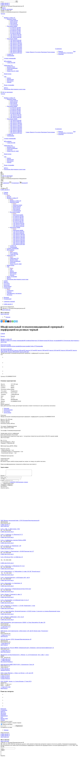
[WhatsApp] (12, 321)
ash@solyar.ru (4, 636)
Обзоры (3, 720)
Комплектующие (17, 205)
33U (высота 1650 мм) (64, 350)
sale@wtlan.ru (4, 645)
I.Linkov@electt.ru (5, 678)
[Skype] (15, 321)
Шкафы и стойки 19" (15, 200)
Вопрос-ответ (4, 718)
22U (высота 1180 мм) (17, 350)
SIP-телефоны (13, 252)
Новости (3, 711)
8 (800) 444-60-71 (5, 3)
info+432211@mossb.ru (7, 661)
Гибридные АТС (14, 258)
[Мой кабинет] (1, 172)
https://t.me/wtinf (5, 314)
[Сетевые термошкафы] (14, 57)
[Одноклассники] (4, 321)
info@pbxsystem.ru (5, 652)
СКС (11, 269)
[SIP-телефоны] (14, 59)
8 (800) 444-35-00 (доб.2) (7, 531)
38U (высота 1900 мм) (11, 351)
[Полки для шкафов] (14, 83)
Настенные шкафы (18, 214)
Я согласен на (15, 482)
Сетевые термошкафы (18, 340)
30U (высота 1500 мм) (41, 350)
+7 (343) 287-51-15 (5, 626)
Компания (3, 708)
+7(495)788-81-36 (5, 643)
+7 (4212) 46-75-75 (5, 650)
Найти (2, 750)
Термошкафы (39, 346)
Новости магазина (7, 724)
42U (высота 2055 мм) (23, 351)
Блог (2, 717)
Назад (8, 195)
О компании (10, 290)
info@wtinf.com (6, 309)
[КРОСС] (14, 86)
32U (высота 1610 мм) (53, 350)
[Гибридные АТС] (14, 64)
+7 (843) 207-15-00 (5, 687)
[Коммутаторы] (14, 72)
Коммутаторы (43, 340)
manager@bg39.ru (5, 670)
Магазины (3, 713)
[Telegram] (17, 321)
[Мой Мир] (6, 321)
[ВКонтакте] (1, 321)
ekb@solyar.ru (4, 628)
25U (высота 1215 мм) (29, 350)
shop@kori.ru (4, 688)
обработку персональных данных (19, 482)
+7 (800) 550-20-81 (5, 660)
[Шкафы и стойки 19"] (14, 16)
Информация (4, 715)
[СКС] (14, 75)
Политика (3, 714)
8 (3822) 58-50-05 (5, 675)
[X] (8, 321)
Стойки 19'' (33, 346)
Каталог (9, 196)
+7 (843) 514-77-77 (5, 635)
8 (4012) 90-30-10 (5, 668)
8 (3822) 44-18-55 (5, 677)
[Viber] (10, 321)
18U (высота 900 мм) (6, 350)
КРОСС (62, 340)
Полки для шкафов (55, 340)
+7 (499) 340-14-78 (5, 659)
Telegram (8, 317)
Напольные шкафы (18, 230)
